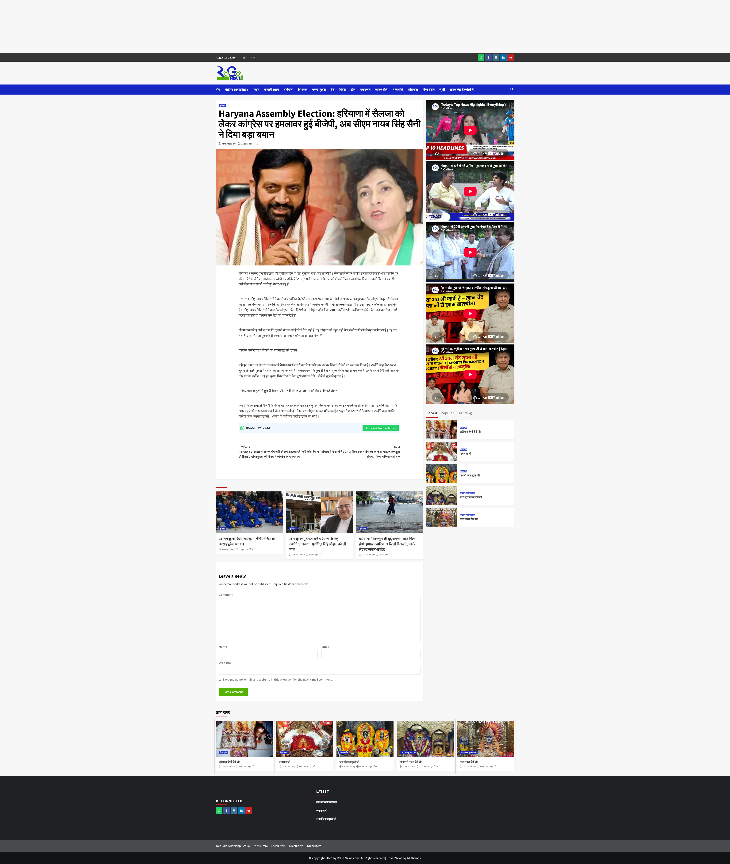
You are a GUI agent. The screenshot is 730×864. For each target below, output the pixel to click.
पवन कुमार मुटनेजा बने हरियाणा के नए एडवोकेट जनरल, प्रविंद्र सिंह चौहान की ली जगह (317, 544)
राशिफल (413, 89)
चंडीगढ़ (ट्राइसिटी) (236, 89)
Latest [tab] (432, 413)
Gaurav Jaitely (227, 549)
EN (244, 57)
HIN (253, 57)
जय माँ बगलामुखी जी (470, 475)
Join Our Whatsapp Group (233, 845)
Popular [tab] (447, 413)
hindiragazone (229, 143)
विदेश (342, 89)
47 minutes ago (426, 766)
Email (326, 646)
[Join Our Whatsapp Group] (481, 57)
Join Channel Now (382, 428)
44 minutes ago (365, 766)
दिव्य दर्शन (429, 89)
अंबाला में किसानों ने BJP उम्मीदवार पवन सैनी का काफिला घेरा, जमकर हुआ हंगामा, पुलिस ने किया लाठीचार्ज (361, 451)
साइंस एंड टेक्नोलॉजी (462, 89)
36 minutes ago (305, 766)
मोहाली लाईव (271, 89)
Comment (227, 594)
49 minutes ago (486, 766)
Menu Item (260, 845)
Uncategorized (467, 493)
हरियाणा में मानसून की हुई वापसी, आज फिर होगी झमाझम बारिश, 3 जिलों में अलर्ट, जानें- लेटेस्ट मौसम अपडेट (387, 544)
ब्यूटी (442, 89)
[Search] (511, 89)
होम (218, 89)
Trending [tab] (464, 413)
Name (224, 646)
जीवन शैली (381, 89)
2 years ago (246, 143)
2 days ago (243, 549)
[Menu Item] (488, 57)
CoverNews (394, 858)
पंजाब (256, 89)
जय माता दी (465, 453)
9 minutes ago (245, 766)
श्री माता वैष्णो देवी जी (470, 432)
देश (333, 89)
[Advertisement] (114, 26)
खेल (353, 89)
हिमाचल (302, 89)
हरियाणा (288, 89)
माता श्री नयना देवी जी (471, 497)
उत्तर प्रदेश (319, 89)
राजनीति (398, 89)
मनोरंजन (365, 89)
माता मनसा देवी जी (469, 519)
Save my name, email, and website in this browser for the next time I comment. (278, 679)
